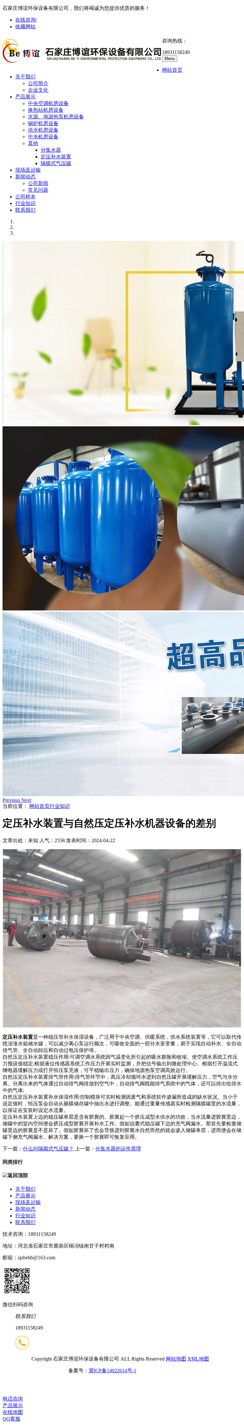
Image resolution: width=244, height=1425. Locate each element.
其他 (33, 143)
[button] (12, 800)
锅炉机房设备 (43, 123)
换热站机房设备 (46, 110)
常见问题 (38, 190)
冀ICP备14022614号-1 (112, 1370)
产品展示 (25, 96)
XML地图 (198, 1359)
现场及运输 (28, 170)
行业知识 (25, 203)
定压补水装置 (56, 156)
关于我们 (25, 76)
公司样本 (25, 196)
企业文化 (38, 90)
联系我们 (25, 210)
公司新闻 (38, 183)
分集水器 (51, 150)
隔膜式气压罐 (56, 163)
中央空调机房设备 (48, 103)
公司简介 (38, 83)
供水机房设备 (43, 130)
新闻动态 (25, 176)
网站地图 (176, 1359)
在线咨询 (25, 20)
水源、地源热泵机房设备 (56, 116)
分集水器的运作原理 (118, 1148)
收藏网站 (25, 26)
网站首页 (172, 70)
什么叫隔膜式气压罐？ (48, 1148)
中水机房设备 (43, 136)
